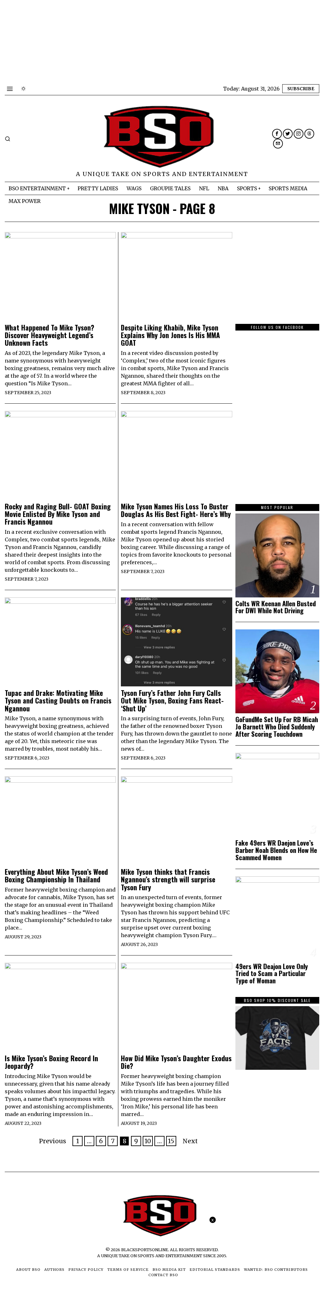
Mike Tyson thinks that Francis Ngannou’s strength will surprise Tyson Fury (168, 879)
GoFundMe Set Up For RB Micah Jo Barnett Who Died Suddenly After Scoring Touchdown (276, 727)
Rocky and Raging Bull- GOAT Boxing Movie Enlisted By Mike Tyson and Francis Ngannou (58, 514)
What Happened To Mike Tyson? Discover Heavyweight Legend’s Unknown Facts (49, 335)
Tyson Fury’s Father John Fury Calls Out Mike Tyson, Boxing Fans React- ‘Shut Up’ (172, 700)
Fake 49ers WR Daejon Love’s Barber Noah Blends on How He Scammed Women (276, 850)
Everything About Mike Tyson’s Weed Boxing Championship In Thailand (56, 875)
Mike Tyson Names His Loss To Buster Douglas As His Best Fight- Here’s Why (176, 510)
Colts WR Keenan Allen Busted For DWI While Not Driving (275, 607)
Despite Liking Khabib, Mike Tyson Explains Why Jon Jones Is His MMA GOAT (170, 335)
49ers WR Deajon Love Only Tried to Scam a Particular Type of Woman (271, 974)
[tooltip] (277, 134)
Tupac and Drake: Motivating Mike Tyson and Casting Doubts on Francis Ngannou (58, 700)
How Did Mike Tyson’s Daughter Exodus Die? (176, 1061)
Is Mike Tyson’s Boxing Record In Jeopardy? (51, 1061)
